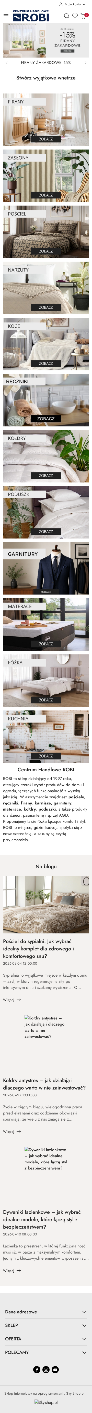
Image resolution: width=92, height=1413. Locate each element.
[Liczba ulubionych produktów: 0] (75, 16)
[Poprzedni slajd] (6, 62)
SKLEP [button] (11, 1325)
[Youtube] (55, 1369)
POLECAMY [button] (17, 1352)
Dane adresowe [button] (21, 1312)
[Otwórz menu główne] (6, 16)
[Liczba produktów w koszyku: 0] (83, 16)
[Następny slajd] (85, 62)
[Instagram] (46, 1369)
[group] (46, 40)
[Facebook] (36, 1369)
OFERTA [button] (13, 1339)
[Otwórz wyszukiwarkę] (67, 16)
